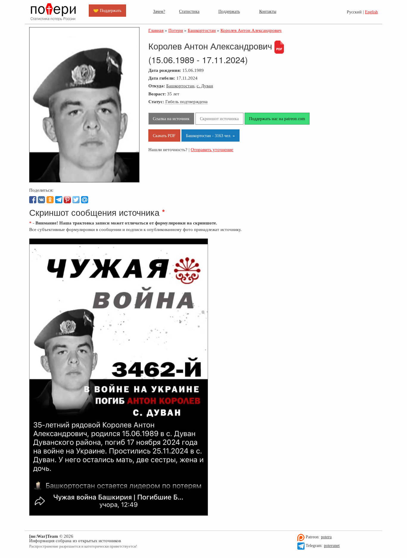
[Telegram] (58, 199)
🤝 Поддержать (107, 10)
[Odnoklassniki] (50, 199)
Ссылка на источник (171, 118)
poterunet (332, 545)
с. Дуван (205, 85)
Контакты (267, 11)
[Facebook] (32, 199)
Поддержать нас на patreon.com (277, 118)
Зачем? (159, 11)
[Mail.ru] (84, 199)
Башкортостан (180, 85)
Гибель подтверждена (186, 101)
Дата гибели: (161, 77)
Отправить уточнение (212, 149)
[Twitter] (76, 199)
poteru (326, 537)
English (371, 12)
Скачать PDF (164, 135)
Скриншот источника (219, 118)
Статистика (189, 11)
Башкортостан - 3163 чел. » (210, 135)
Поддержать (229, 11)
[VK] (41, 199)
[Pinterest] (67, 199)
